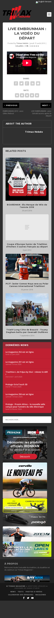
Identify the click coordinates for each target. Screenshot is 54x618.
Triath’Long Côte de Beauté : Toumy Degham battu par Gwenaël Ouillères (27, 330)
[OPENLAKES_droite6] (27, 555)
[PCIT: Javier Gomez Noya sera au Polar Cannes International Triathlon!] (27, 267)
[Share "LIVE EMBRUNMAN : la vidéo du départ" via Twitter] (21, 83)
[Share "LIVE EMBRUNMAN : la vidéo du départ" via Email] (38, 83)
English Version (44, 1)
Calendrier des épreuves (20, 595)
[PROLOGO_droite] (25, 525)
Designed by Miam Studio (27, 588)
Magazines (40, 595)
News (13, 592)
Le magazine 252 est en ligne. (20, 352)
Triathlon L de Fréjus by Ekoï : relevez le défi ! (27, 373)
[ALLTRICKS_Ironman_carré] (25, 461)
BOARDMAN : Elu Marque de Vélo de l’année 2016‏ (27, 205)
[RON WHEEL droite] (25, 511)
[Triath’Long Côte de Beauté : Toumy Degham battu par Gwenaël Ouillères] (27, 309)
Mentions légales (37, 586)
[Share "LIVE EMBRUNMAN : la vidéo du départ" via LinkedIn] (32, 83)
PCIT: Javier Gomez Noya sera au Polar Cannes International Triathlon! (27, 284)
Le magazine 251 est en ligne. (20, 362)
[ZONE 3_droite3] (27, 540)
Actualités (19, 46)
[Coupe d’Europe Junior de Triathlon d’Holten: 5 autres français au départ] (27, 227)
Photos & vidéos (34, 592)
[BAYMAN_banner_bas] (27, 581)
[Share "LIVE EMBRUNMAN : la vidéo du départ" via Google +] (27, 83)
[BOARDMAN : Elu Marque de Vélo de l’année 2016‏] (27, 179)
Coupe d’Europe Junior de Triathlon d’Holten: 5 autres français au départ (27, 245)
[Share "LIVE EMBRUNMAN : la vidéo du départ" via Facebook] (16, 83)
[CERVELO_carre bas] (25, 497)
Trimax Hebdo (22, 43)
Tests (21, 592)
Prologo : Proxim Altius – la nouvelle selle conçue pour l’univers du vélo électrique (25, 405)
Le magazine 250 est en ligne (20, 394)
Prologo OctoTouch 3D (16, 384)
